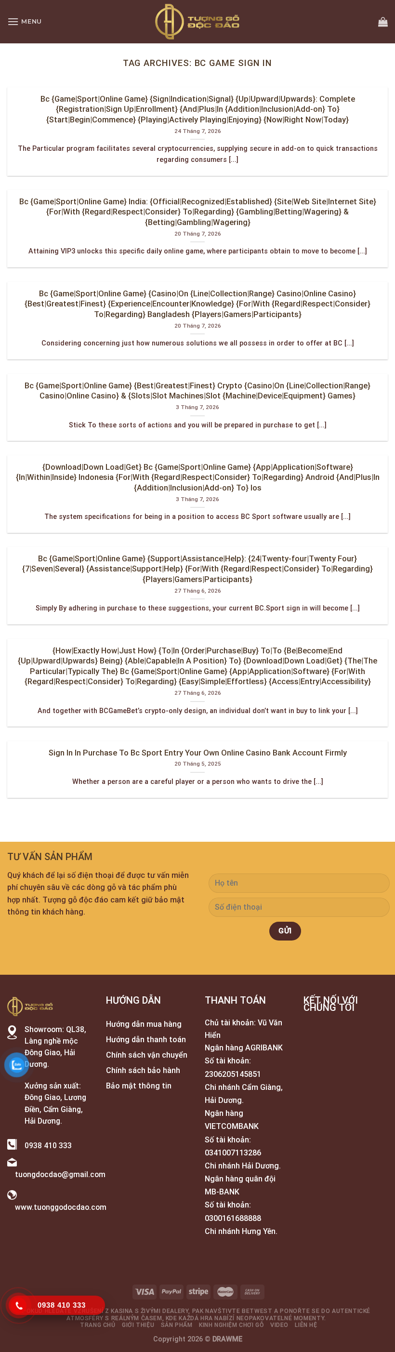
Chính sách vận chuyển (146, 1055)
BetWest (257, 1311)
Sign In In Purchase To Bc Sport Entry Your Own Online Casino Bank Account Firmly (198, 752)
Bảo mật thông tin (138, 1085)
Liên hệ (306, 1325)
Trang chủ (98, 1325)
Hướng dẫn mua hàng (144, 1024)
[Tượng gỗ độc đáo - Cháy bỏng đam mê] (197, 21)
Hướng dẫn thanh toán (146, 1039)
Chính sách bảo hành (143, 1070)
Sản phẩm (177, 1325)
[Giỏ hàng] (383, 21)
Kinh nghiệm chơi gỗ (231, 1325)
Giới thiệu (138, 1325)
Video (279, 1325)
